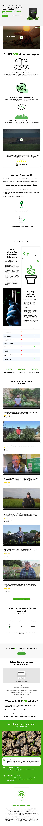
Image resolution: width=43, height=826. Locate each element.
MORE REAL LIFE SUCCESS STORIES (21, 599)
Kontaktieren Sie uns (15, 15)
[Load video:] (21, 37)
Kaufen (4, 15)
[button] (21, 706)
